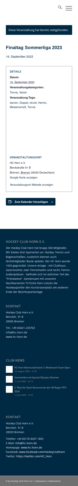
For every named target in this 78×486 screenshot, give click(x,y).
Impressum (41, 481)
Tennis (14, 92)
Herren (42, 102)
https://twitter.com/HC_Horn (34, 456)
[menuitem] (58, 7)
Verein (23, 92)
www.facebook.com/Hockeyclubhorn (42, 452)
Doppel (24, 102)
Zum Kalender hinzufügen (31, 202)
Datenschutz (54, 481)
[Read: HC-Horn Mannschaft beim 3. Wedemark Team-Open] (9, 369)
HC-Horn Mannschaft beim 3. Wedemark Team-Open (42, 367)
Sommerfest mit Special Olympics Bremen (36, 377)
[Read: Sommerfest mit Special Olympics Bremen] (9, 379)
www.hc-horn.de (31, 447)
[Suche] (58, 7)
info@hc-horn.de (26, 443)
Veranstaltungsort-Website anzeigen (31, 184)
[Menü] (67, 7)
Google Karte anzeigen (23, 177)
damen (14, 102)
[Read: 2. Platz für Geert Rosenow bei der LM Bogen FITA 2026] (9, 389)
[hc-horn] (32, 7)
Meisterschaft (18, 107)
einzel (33, 102)
